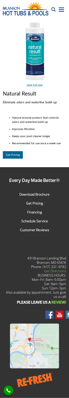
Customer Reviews (34, 230)
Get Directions (55, 271)
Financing (34, 212)
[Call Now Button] (8, 390)
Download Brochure (34, 194)
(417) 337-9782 (54, 267)
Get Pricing (13, 154)
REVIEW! (58, 302)
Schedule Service (34, 221)
